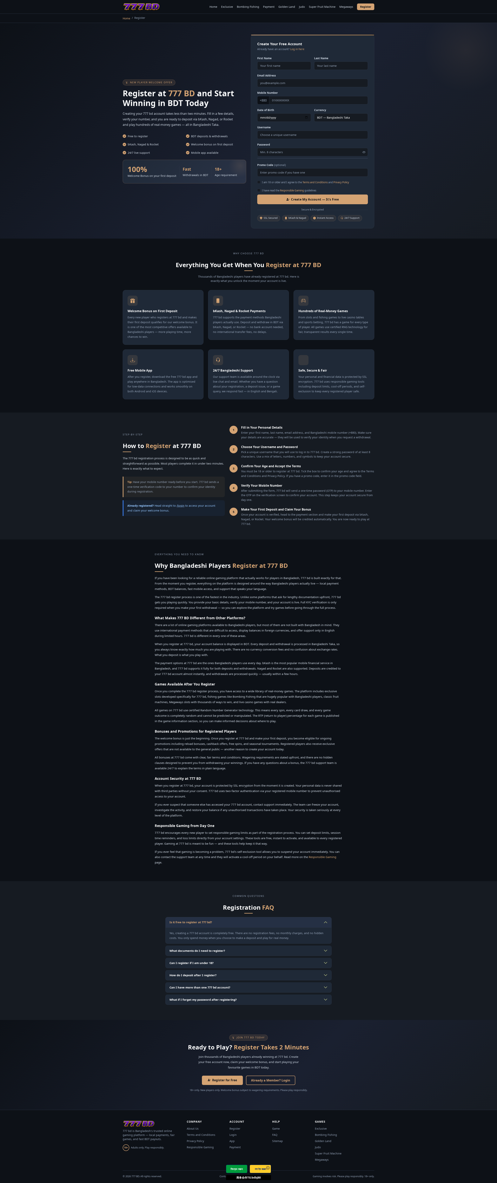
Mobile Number (267, 93)
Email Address (266, 75)
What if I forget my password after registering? (203, 999)
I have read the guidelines (289, 190)
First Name (264, 58)
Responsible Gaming (292, 190)
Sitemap (277, 1141)
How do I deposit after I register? (192, 975)
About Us (193, 1128)
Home (213, 7)
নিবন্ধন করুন (237, 1169)
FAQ (274, 1135)
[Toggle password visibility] (364, 152)
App (232, 1141)
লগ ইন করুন (260, 1169)
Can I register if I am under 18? (191, 963)
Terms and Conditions (315, 182)
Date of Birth (265, 110)
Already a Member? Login (270, 1080)
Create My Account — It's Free (315, 199)
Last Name (321, 58)
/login (180, 505)
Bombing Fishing (248, 7)
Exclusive (227, 7)
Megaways (346, 7)
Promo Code (271, 165)
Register (365, 7)
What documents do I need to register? (197, 951)
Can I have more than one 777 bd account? (199, 987)
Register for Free (224, 1080)
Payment (269, 7)
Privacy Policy (341, 182)
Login (233, 1135)
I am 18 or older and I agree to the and (305, 182)
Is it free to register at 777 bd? (190, 922)
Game (276, 1128)
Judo (302, 7)
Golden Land (286, 7)
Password (263, 144)
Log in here (297, 49)
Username (264, 127)
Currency (320, 110)
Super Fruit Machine (322, 7)
